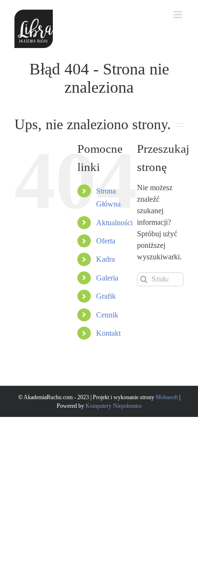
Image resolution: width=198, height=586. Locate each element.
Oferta (105, 241)
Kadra (105, 259)
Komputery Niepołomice (114, 406)
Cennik (107, 315)
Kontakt (108, 333)
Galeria (107, 278)
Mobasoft (167, 397)
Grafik (106, 296)
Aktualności (114, 223)
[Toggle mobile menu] (178, 15)
